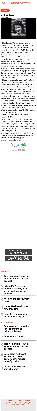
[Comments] (23, 145)
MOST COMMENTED (7, 322)
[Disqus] (18, 176)
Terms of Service (19, 403)
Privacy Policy (29, 403)
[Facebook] (13, 145)
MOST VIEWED (5, 272)
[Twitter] (18, 145)
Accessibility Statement (18, 405)
